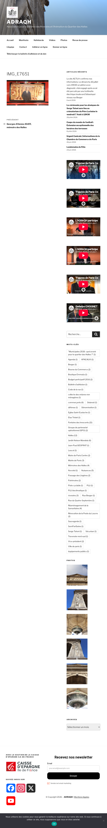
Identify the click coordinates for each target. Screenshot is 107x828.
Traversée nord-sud (78, 536)
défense (73, 407)
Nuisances (87, 470)
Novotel (73, 470)
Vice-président (76, 541)
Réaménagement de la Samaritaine (78, 507)
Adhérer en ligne (40, 47)
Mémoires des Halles (78, 465)
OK (54, 824)
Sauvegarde (75, 521)
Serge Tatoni (75, 531)
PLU (90, 485)
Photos (64, 40)
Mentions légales (81, 797)
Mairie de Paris (76, 460)
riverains (73, 495)
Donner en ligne (60, 47)
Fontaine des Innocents (80, 422)
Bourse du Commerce (79, 369)
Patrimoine (74, 480)
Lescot (72, 450)
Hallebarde (39, 40)
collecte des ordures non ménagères (79, 396)
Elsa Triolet (74, 417)
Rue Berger (88, 495)
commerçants (76, 402)
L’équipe (10, 47)
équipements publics (78, 551)
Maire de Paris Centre (79, 455)
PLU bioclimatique (77, 490)
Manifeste (23, 40)
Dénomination (89, 407)
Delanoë (92, 402)
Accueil (10, 40)
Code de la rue (75, 389)
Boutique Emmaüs (77, 374)
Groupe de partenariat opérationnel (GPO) (78, 429)
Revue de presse (79, 40)
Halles (72, 435)
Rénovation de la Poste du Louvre (83, 514)
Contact (23, 47)
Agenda (73, 359)
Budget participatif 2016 (80, 379)
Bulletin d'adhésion (77, 384)
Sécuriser (91, 531)
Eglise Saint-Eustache (79, 412)
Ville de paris (75, 546)
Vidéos (52, 40)
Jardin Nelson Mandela (79, 440)
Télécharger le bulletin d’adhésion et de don (26, 54)
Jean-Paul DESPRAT (78, 445)
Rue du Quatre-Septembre (81, 500)
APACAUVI (87, 359)
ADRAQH (19, 22)
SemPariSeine (75, 526)
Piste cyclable (75, 485)
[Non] (103, 820)
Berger (72, 364)
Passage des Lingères (79, 475)
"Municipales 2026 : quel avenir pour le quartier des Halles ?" (82, 353)
